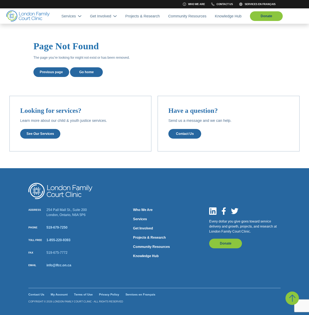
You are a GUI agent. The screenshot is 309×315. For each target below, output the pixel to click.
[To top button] (292, 298)
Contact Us (225, 4)
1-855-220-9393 (58, 240)
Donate (266, 16)
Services (68, 16)
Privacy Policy (109, 294)
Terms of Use (83, 294)
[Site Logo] (28, 16)
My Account (59, 294)
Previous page (51, 72)
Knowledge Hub (228, 16)
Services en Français (260, 4)
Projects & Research (142, 16)
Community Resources (187, 16)
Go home (86, 72)
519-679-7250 (56, 227)
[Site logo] (60, 191)
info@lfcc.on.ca (58, 265)
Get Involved (100, 16)
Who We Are (196, 4)
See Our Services (40, 133)
